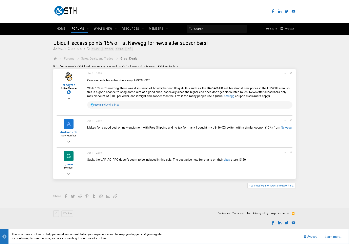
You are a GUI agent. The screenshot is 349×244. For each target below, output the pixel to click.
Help (273, 213)
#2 (291, 120)
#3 (291, 152)
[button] (88, 29)
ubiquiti (120, 48)
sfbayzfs (61, 48)
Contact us (224, 213)
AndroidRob (68, 132)
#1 (291, 73)
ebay (227, 159)
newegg (108, 48)
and (106, 104)
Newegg (286, 127)
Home (281, 213)
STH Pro (67, 213)
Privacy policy (260, 213)
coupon (96, 48)
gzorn (69, 164)
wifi (129, 48)
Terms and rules (241, 213)
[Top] (288, 214)
